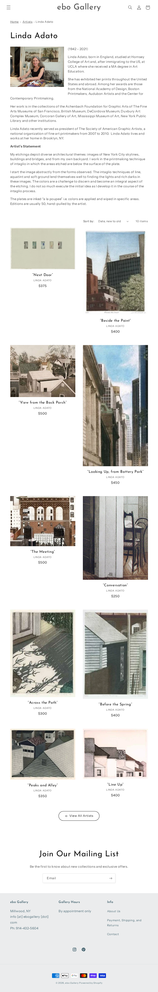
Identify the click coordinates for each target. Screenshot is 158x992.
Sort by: (88, 221)
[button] (8, 7)
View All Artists (81, 816)
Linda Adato (44, 22)
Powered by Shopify (90, 983)
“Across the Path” (43, 703)
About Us (113, 911)
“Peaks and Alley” (43, 785)
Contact (113, 934)
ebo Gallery (71, 983)
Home (14, 22)
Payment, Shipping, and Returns (124, 923)
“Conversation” (115, 585)
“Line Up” (115, 785)
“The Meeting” (42, 552)
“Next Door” (42, 275)
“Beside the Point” (115, 321)
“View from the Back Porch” (42, 403)
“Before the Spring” (115, 704)
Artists (27, 22)
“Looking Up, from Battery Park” (115, 472)
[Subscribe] (110, 878)
